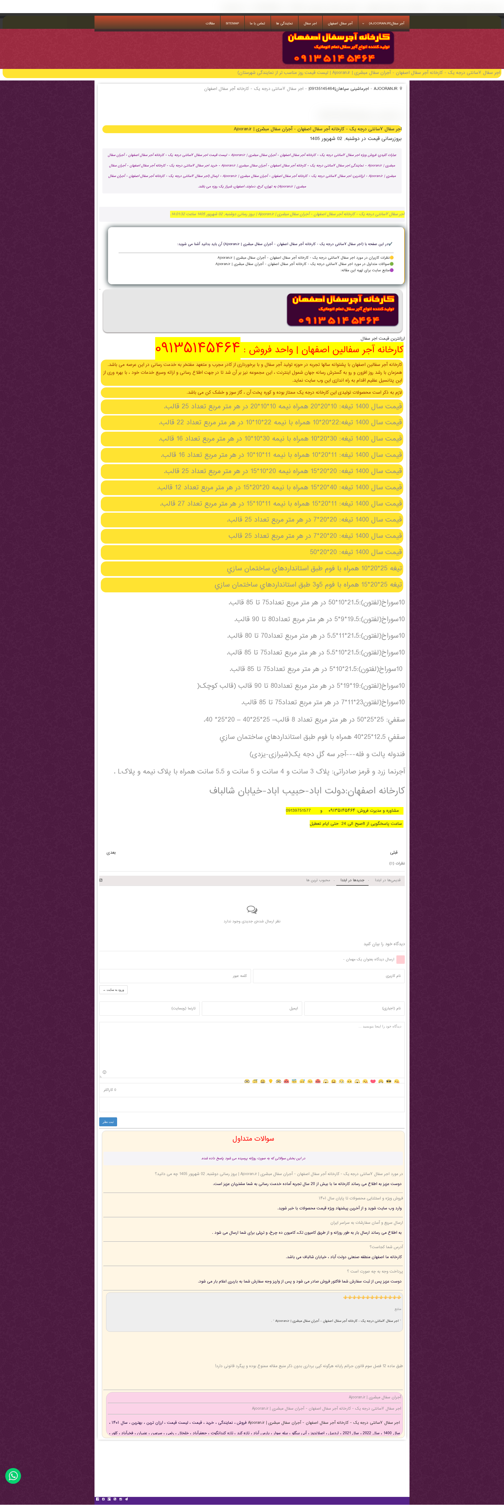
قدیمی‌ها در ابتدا (388, 880)
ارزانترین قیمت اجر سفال (383, 339)
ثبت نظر (108, 1122)
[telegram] (126, 1500)
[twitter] (103, 1500)
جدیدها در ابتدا (352, 880)
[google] (109, 1500)
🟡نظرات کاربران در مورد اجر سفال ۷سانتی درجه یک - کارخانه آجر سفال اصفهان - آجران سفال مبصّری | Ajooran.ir (306, 258)
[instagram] (120, 1500)
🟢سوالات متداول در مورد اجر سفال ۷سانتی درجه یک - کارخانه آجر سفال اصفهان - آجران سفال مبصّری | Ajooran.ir (305, 264)
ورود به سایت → (113, 990)
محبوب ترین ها (318, 880)
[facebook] (97, 1500)
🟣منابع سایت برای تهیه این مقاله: (367, 270)
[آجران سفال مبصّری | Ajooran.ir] (338, 65)
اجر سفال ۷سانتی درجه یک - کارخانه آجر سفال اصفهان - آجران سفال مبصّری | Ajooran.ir (337, 1321)
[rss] (115, 1500)
